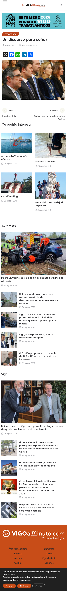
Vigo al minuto (49, 558)
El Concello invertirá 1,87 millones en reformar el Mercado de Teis (38, 464)
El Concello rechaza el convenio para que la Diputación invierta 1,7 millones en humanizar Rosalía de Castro (38, 447)
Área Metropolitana (18, 548)
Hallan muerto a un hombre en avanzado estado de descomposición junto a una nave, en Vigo (38, 299)
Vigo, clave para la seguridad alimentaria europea (36, 336)
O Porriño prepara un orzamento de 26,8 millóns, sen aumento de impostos (38, 356)
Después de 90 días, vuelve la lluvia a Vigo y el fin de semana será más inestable (37, 507)
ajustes (27, 580)
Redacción (9, 45)
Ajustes (39, 586)
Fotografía (11, 34)
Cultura (18, 562)
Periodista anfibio (45, 161)
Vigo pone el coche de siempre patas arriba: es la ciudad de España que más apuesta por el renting (37, 319)
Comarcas (49, 548)
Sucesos (18, 553)
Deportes (49, 562)
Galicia (49, 553)
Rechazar (24, 586)
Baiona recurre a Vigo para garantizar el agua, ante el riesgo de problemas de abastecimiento (32, 428)
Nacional (18, 558)
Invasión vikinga (10, 196)
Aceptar (9, 586)
